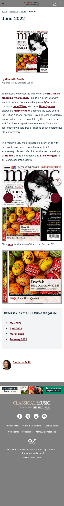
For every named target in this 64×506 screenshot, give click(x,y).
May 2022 (15, 323)
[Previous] (8, 198)
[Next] (56, 198)
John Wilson (20, 106)
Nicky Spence (47, 106)
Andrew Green (22, 110)
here (10, 244)
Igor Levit (49, 102)
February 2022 (18, 339)
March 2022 (17, 333)
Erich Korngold (48, 155)
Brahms (8, 155)
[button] (32, 203)
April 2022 (16, 328)
